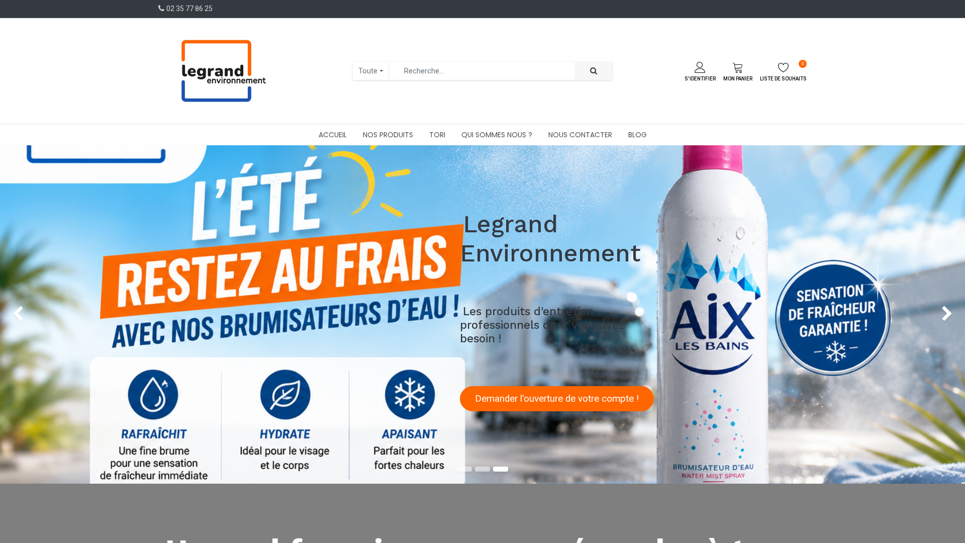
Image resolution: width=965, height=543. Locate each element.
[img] (38, 314)
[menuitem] (333, 134)
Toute (367, 70)
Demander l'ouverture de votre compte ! (557, 398)
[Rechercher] (593, 71)
